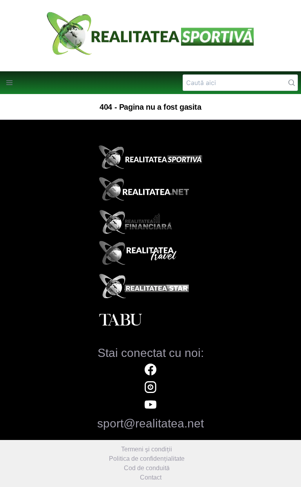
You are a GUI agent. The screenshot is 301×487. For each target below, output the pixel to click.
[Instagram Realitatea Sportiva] (150, 388)
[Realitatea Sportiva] (150, 159)
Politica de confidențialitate (147, 458)
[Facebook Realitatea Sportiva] (150, 370)
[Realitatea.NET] (150, 192)
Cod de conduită (147, 468)
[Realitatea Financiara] (150, 224)
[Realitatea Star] (150, 288)
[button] (9, 82)
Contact (150, 477)
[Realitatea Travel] (150, 256)
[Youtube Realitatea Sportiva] (150, 406)
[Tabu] (150, 320)
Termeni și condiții (146, 449)
